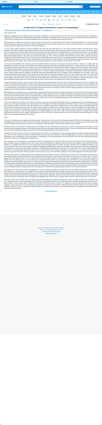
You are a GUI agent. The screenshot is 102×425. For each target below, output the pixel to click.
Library (7, 24)
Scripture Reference (51, 191)
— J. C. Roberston (46, 30)
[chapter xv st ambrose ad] (100, 194)
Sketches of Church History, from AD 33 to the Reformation (22, 30)
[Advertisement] (51, 205)
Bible (4, 24)
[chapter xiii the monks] (2, 194)
